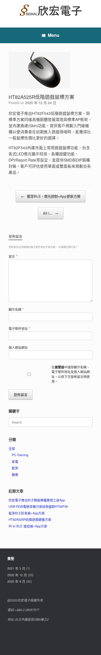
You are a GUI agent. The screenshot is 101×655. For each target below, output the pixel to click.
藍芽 (15, 467)
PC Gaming (20, 454)
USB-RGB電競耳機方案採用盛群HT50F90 (38, 506)
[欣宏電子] (50, 10)
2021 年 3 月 (16, 568)
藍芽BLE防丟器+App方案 (27, 513)
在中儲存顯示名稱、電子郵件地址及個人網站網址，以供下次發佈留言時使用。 (70, 374)
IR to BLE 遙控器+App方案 (28, 526)
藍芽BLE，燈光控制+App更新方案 (50, 196)
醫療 (15, 474)
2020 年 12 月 (17, 575)
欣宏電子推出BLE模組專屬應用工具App (37, 500)
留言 (13, 256)
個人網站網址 (18, 347)
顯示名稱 (16, 309)
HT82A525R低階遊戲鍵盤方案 (30, 519)
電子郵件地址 (19, 328)
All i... (50, 213)
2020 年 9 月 (16, 581)
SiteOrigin (47, 645)
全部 (12, 448)
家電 (15, 461)
